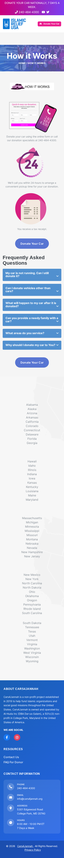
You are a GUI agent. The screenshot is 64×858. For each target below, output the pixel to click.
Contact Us (11, 757)
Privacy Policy (33, 849)
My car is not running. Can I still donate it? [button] (27, 274)
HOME (22, 63)
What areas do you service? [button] (25, 333)
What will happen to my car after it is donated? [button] (31, 304)
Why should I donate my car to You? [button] (30, 345)
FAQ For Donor (13, 762)
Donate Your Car (51, 23)
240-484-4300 (28, 12)
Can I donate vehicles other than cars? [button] (28, 289)
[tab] (32, 275)
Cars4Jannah (25, 846)
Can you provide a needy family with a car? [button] (32, 319)
